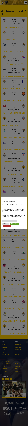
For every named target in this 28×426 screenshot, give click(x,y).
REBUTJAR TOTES (7, 226)
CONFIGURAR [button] (6, 223)
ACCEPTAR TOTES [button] (14, 223)
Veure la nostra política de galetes (9, 220)
